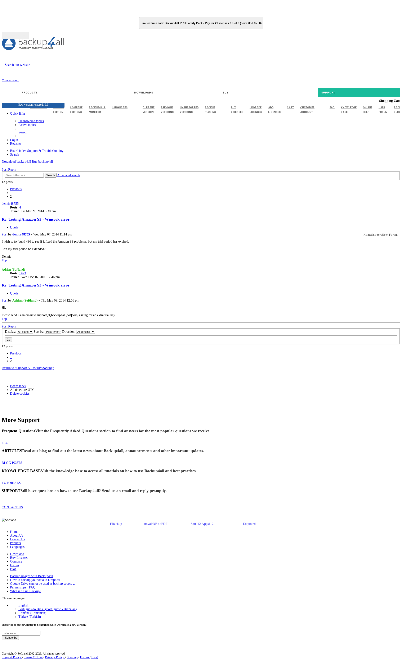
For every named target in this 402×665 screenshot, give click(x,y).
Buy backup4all (42, 161)
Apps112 (208, 524)
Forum (14, 565)
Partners (15, 543)
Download (17, 554)
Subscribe (10, 637)
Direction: (69, 331)
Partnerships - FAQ (23, 587)
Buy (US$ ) (15, 35)
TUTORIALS (11, 483)
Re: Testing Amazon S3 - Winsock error (36, 219)
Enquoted (249, 524)
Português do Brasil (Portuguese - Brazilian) (47, 609)
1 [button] (11, 192)
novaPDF (150, 524)
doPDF (163, 524)
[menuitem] (27, 125)
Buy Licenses (19, 557)
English (23, 605)
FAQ (5, 443)
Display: (11, 331)
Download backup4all (16, 161)
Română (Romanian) (32, 613)
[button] (16, 189)
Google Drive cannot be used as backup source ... (43, 583)
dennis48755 (10, 203)
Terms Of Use (33, 657)
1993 (22, 273)
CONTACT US (12, 507)
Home (14, 531)
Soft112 (196, 524)
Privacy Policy (55, 657)
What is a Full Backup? (25, 591)
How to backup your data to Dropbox (35, 580)
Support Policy (12, 657)
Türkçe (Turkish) (29, 616)
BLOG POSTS (12, 462)
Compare (16, 561)
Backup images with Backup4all (31, 576)
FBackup (116, 524)
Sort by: (39, 331)
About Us (16, 535)
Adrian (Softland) (13, 269)
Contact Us (17, 539)
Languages (17, 547)
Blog (13, 569)
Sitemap (72, 657)
